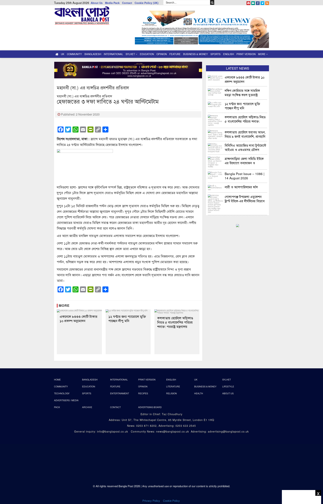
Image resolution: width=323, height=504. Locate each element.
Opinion (161, 54)
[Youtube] (253, 2)
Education (147, 54)
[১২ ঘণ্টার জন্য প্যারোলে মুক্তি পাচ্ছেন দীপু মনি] (128, 310)
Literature (173, 386)
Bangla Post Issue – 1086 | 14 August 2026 (244, 175)
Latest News (237, 68)
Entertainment (119, 393)
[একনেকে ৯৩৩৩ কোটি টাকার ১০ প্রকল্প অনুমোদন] (79, 310)
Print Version (246, 54)
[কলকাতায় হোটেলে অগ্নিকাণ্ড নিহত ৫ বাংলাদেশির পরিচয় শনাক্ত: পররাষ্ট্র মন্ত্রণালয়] (176, 311)
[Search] (212, 2)
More (262, 54)
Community (74, 54)
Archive (87, 407)
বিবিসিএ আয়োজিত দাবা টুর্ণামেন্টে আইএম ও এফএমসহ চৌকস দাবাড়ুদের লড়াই (245, 147)
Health (198, 393)
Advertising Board (150, 407)
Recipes (143, 393)
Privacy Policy (151, 501)
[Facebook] (258, 2)
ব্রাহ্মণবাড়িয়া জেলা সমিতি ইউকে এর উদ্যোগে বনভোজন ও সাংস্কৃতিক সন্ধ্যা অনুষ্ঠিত (244, 160)
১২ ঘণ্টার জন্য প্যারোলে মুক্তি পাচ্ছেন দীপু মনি (127, 318)
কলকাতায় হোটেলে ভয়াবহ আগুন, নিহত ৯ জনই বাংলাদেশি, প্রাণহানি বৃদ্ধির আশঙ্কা (245, 134)
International (113, 54)
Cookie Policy (172, 501)
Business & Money (195, 54)
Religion (171, 393)
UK (62, 54)
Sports (215, 54)
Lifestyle (228, 386)
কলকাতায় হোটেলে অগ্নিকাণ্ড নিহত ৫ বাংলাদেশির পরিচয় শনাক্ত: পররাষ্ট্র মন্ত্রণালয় (175, 322)
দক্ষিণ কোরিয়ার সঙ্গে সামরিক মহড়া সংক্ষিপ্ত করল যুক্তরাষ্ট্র (242, 92)
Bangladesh (92, 54)
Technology (62, 393)
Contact (127, 3)
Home (57, 379)
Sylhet (131, 54)
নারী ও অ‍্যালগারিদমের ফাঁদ (241, 187)
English (228, 54)
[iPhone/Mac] (248, 2)
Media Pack (112, 3)
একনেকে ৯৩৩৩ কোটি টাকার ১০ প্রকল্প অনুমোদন (78, 318)
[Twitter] (262, 2)
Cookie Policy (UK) (147, 3)
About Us (97, 3)
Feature (175, 54)
